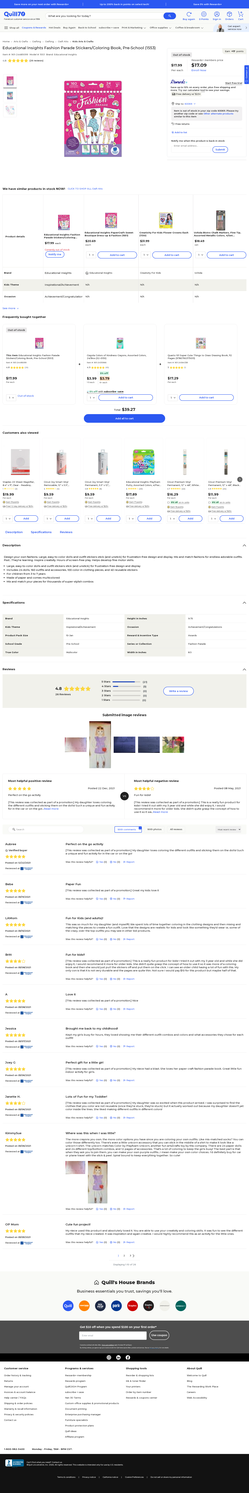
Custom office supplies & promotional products (92, 1403)
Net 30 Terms (73, 1397)
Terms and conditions (108, 1345)
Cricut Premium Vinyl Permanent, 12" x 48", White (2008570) (183, 483)
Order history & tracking (17, 1375)
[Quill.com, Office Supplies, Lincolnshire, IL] (14, 1463)
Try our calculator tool (191, 90)
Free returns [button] (182, 124)
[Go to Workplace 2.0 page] (181, 1306)
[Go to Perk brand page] (116, 1306)
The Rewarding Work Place (202, 1386)
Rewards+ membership (78, 1375)
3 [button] (130, 1255)
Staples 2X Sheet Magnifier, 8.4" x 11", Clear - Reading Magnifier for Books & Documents (18, 483)
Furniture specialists (76, 1420)
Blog (189, 1381)
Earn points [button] (234, 51)
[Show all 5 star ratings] (126, 682)
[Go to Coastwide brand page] (84, 1306)
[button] (169, 16)
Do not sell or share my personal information (171, 1477)
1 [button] (118, 1255)
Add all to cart (124, 418)
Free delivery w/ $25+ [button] (57, 506)
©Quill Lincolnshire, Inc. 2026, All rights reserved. (49, 1465)
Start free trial (233, 83)
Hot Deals (54, 27)
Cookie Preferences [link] (134, 1477)
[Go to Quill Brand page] (68, 1306)
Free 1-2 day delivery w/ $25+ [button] (19, 506)
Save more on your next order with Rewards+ (41, 4)
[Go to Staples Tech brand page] (149, 1306)
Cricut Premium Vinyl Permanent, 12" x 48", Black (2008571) (223, 483)
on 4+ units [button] (184, 502)
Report (130, 862)
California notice (110, 1477)
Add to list (181, 132)
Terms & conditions (66, 1477)
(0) (145, 691)
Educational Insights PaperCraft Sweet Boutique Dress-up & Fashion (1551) (109, 234)
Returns (8, 1381)
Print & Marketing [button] (132, 27)
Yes (101, 862)
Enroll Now (198, 70)
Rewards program (75, 1381)
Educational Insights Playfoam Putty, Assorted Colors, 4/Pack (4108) (143, 483)
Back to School (87, 27)
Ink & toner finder (136, 1381)
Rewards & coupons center (141, 1397)
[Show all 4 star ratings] (127, 686)
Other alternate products (218, 113)
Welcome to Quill (196, 1375)
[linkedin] (118, 1357)
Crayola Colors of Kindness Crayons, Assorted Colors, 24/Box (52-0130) (116, 357)
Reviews (66, 532)
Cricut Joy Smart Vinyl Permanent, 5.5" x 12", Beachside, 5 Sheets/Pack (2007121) (100, 483)
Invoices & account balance (19, 1392)
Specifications (41, 532)
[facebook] (128, 1357)
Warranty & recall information (20, 1408)
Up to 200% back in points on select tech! (124, 4)
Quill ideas (71, 1431)
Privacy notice (89, 1477)
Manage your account (16, 1386)
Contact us (10, 1420)
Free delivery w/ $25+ (188, 94)
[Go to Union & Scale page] (165, 1306)
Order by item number (138, 1392)
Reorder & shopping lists (140, 1375)
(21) (145, 682)
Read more (51, 808)
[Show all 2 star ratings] (127, 695)
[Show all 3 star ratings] (127, 691)
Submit (220, 149)
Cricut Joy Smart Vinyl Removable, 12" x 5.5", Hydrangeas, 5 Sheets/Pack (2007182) (59, 483)
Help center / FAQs (15, 1397)
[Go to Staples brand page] (132, 1306)
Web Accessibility (197, 1397)
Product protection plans (79, 1425)
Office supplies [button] (159, 27)
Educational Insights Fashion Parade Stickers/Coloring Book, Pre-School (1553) (62, 237)
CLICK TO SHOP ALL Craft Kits (85, 188)
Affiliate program (74, 1436)
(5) (144, 686)
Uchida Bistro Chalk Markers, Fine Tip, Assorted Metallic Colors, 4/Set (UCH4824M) (217, 235)
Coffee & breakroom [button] (187, 27)
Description (14, 532)
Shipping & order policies (18, 1403)
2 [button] (124, 1255)
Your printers (133, 1386)
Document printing (76, 1408)
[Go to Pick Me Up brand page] (100, 1306)
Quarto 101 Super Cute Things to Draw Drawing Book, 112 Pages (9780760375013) (200, 357)
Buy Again (69, 27)
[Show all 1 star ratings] (126, 700)
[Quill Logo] (14, 14)
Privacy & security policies (19, 1414)
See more (9, 308)
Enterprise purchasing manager (83, 1414)
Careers (191, 1392)
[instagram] (109, 1357)
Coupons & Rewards (34, 27)
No (115, 862)
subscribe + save (109, 27)
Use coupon (159, 1335)
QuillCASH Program (76, 1386)
